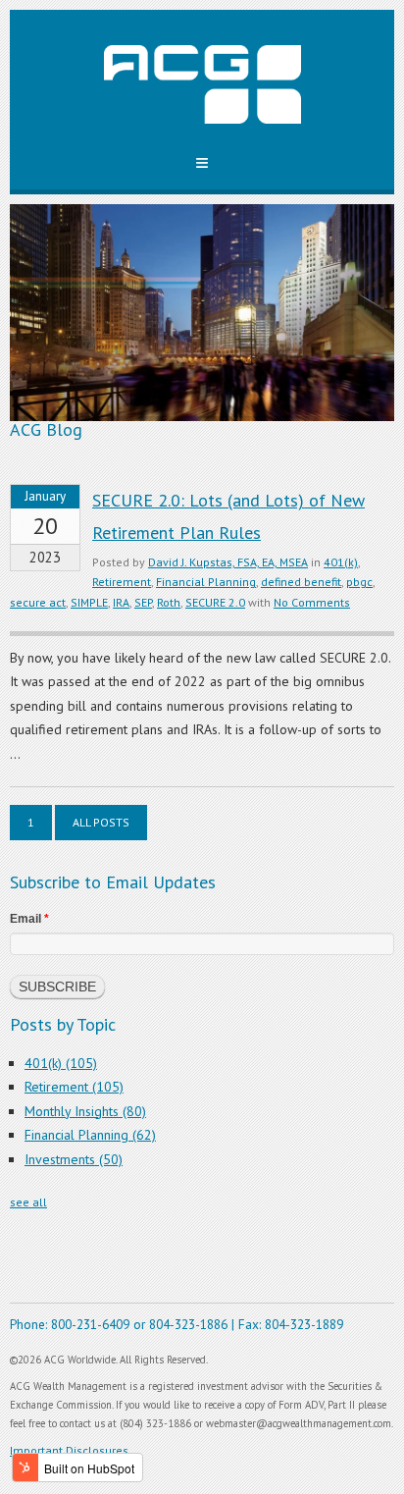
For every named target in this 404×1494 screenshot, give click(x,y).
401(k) (341, 562)
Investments (74, 1159)
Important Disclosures (69, 1450)
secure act (38, 602)
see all (28, 1202)
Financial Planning (206, 581)
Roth (168, 602)
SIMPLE (89, 602)
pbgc (359, 581)
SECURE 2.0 (215, 602)
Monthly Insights (85, 1111)
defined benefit (301, 581)
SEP (143, 602)
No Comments (312, 602)
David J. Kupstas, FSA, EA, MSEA (228, 562)
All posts (101, 822)
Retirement (121, 581)
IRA (121, 602)
